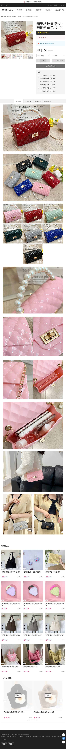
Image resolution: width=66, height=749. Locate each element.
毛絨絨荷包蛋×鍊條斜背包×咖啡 (43, 712)
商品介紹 (18, 101)
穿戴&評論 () (47, 101)
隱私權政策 (28, 736)
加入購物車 (51, 66)
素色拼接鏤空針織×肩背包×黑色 (11, 572)
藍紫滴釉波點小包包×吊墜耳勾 (32, 572)
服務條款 (15, 736)
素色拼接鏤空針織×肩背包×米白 (55, 635)
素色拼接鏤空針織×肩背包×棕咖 (11, 635)
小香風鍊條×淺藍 (44, 85)
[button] (4, 37)
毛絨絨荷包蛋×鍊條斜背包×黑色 (14, 712)
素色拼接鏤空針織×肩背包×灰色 (33, 635)
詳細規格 (28, 101)
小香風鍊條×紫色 (44, 91)
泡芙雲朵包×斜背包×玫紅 (31, 667)
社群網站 (5, 739)
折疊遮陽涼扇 (44, 33)
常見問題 (60, 736)
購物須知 (22, 736)
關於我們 (54, 736)
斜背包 (19, 16)
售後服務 (48, 736)
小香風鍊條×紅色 (44, 88)
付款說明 (35, 736)
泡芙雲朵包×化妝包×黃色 (53, 572)
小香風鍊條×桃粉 (44, 81)
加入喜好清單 (59, 60)
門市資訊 (3, 736)
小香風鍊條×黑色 (44, 78)
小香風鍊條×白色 (44, 75)
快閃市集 (9, 736)
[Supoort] (63, 734)
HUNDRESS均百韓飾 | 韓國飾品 (8, 16)
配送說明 (42, 736)
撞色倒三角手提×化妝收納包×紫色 (11, 605)
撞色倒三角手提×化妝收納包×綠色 (55, 605)
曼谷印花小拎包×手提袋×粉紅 (10, 667)
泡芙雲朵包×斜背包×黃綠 (53, 667)
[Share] (63, 738)
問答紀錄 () (37, 101)
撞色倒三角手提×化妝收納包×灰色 (33, 605)
